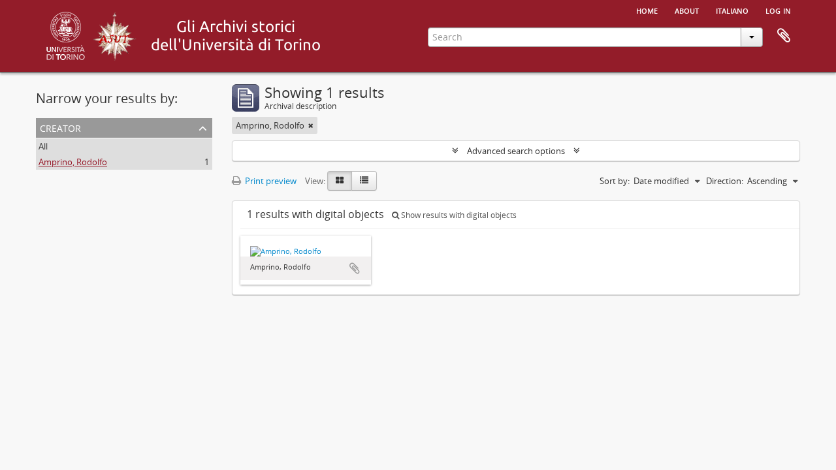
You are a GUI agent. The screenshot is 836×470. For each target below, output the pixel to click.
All (43, 146)
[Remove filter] (311, 125)
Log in (778, 10)
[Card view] (339, 181)
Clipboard (783, 36)
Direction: (724, 181)
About (687, 10)
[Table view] (364, 181)
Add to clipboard (354, 268)
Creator (60, 127)
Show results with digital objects (458, 215)
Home (647, 10)
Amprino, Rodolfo (73, 162)
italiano (732, 10)
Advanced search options (516, 151)
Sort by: (615, 181)
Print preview (270, 181)
